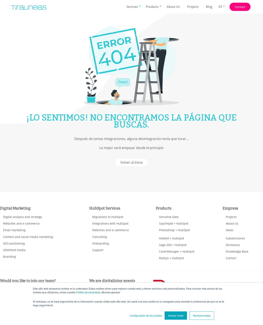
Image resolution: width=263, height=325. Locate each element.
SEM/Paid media (14, 250)
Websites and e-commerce (21, 223)
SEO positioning (14, 243)
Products (152, 7)
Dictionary (233, 245)
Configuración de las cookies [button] (146, 315)
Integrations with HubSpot (110, 223)
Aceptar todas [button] (175, 315)
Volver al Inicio (131, 162)
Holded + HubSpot (171, 238)
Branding (9, 257)
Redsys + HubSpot (171, 258)
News (229, 230)
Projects (192, 7)
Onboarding (100, 243)
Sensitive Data (169, 217)
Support (97, 250)
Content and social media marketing (28, 237)
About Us (173, 7)
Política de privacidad (88, 292)
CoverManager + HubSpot (176, 251)
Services (132, 7)
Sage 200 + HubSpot (173, 245)
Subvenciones (235, 238)
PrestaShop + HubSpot (174, 230)
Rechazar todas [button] (202, 315)
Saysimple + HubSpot (173, 223)
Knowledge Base (237, 251)
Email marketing (14, 230)
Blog (209, 7)
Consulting (99, 237)
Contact (240, 7)
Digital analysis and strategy (22, 217)
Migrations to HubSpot (107, 217)
